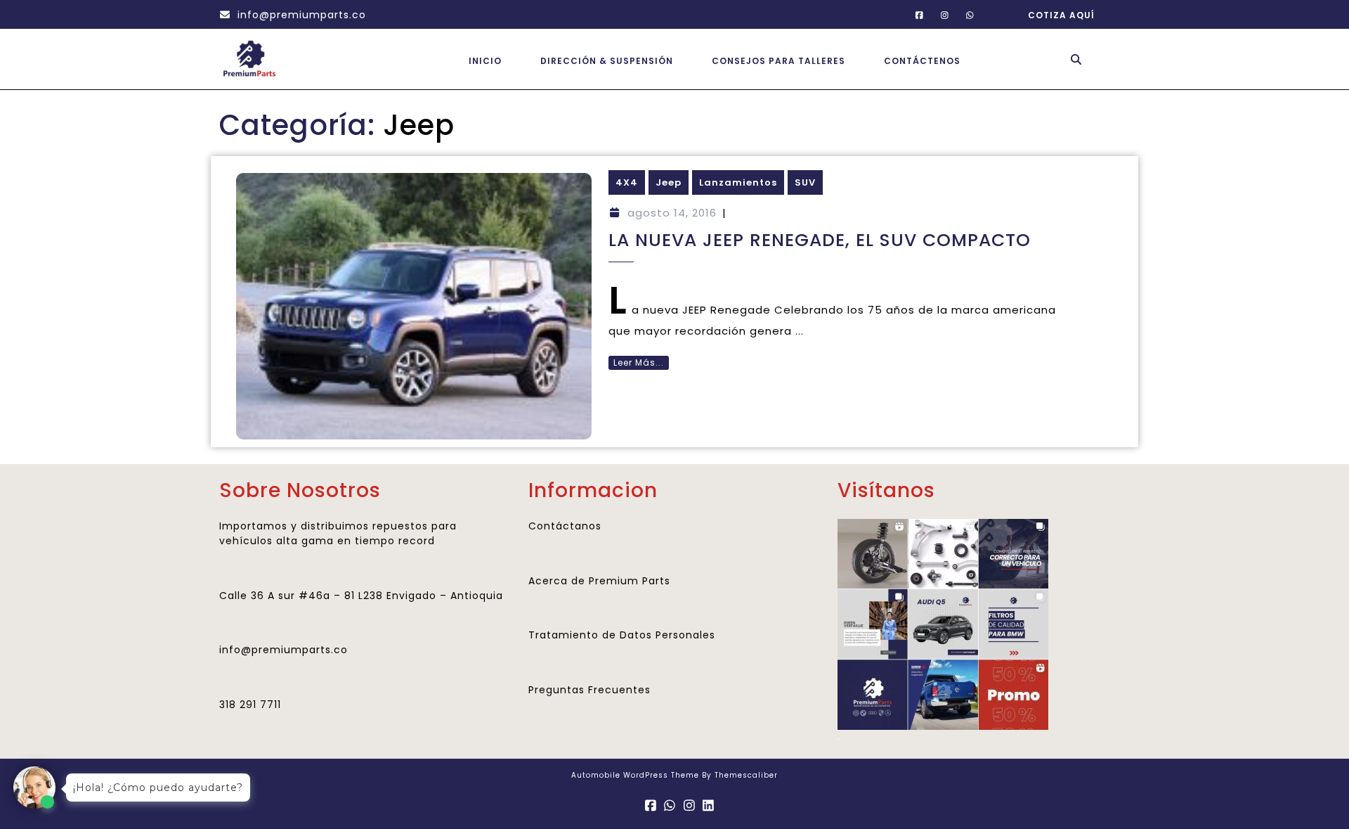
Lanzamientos (738, 182)
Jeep (669, 182)
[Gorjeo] (939, 14)
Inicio (485, 61)
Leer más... (636, 362)
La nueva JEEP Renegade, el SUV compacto (819, 240)
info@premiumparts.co (292, 15)
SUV (805, 182)
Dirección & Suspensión (606, 61)
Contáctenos (922, 61)
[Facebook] (914, 14)
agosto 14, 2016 (672, 212)
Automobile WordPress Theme (635, 775)
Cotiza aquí (1058, 10)
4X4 (626, 182)
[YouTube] (964, 14)
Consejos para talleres (778, 61)
